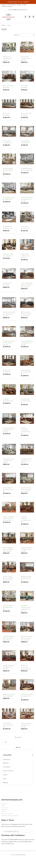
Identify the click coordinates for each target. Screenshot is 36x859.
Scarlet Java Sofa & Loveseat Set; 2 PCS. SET (27, 549)
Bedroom (6, 763)
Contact (24, 4)
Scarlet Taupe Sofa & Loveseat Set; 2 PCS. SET (8, 578)
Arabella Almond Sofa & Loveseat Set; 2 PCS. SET (8, 518)
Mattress (5, 782)
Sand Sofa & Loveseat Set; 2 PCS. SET (7, 58)
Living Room (6, 767)
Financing (13, 4)
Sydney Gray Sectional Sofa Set (26, 401)
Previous (19, 737)
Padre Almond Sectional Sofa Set (26, 372)
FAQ (8, 4)
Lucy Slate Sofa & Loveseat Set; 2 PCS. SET (8, 460)
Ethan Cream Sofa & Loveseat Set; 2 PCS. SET (27, 343)
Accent (5, 775)
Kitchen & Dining (8, 771)
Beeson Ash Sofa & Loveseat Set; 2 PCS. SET (9, 667)
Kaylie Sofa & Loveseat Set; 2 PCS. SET (25, 58)
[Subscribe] (32, 831)
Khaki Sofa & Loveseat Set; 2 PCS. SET (25, 256)
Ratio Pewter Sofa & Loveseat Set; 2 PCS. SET (9, 314)
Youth (4, 779)
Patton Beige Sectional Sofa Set (8, 725)
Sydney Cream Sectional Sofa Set (8, 607)
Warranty (19, 4)
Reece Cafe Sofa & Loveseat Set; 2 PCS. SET (26, 725)
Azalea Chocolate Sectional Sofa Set (27, 696)
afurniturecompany (20, 855)
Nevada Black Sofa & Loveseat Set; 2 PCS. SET (26, 314)
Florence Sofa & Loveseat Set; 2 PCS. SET (26, 460)
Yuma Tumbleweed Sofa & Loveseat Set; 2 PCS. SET (27, 285)
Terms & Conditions (7, 6)
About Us (4, 4)
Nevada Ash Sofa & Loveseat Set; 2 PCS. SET (9, 430)
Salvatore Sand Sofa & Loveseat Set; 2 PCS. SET (26, 489)
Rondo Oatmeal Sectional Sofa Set (8, 170)
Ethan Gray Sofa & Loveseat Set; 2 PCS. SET (9, 343)
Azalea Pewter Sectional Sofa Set (8, 489)
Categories (7, 755)
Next (17, 747)
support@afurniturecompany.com (18, 9)
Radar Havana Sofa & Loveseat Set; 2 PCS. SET (8, 549)
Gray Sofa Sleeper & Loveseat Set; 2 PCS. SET (27, 199)
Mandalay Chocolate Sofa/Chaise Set (26, 667)
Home (3, 25)
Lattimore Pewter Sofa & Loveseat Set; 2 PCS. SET (8, 638)
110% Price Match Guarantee (10, 816)
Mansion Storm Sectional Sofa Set (26, 578)
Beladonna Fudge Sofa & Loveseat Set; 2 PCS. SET (27, 638)
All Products (6, 759)
